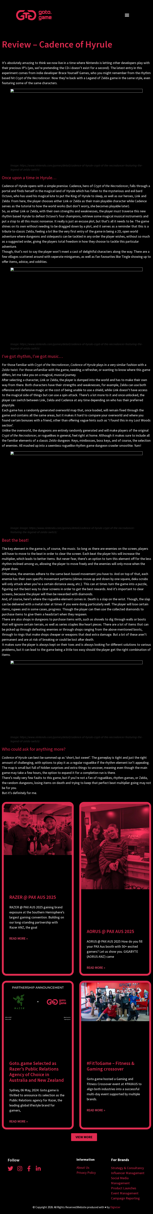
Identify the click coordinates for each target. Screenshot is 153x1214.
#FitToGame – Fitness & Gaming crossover (110, 1066)
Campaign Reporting (125, 1198)
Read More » (18, 938)
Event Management (124, 1193)
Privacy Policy (86, 1172)
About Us (82, 1167)
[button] (127, 15)
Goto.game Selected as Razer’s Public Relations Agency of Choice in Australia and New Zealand (36, 1071)
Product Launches (123, 1188)
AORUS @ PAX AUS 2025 (110, 931)
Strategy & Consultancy (127, 1168)
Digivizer (115, 1207)
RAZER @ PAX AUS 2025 (32, 897)
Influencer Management (127, 1173)
